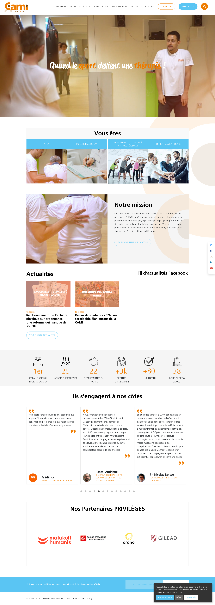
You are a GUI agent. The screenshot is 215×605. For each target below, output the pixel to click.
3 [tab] (89, 486)
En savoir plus (191, 597)
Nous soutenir (100, 6)
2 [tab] (85, 486)
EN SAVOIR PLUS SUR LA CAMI (133, 242)
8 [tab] (111, 486)
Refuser (179, 597)
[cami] (16, 7)
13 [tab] (133, 486)
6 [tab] (103, 486)
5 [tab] (98, 486)
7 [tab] (107, 486)
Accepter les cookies (165, 597)
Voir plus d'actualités (42, 335)
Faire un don (188, 6)
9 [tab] (116, 486)
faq (89, 598)
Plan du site (33, 598)
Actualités (136, 6)
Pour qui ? (84, 6)
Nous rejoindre (119, 6)
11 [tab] (125, 486)
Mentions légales (53, 598)
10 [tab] (120, 486)
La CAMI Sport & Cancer (64, 6)
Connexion (166, 6)
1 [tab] (81, 486)
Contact (149, 6)
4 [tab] (94, 486)
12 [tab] (129, 486)
